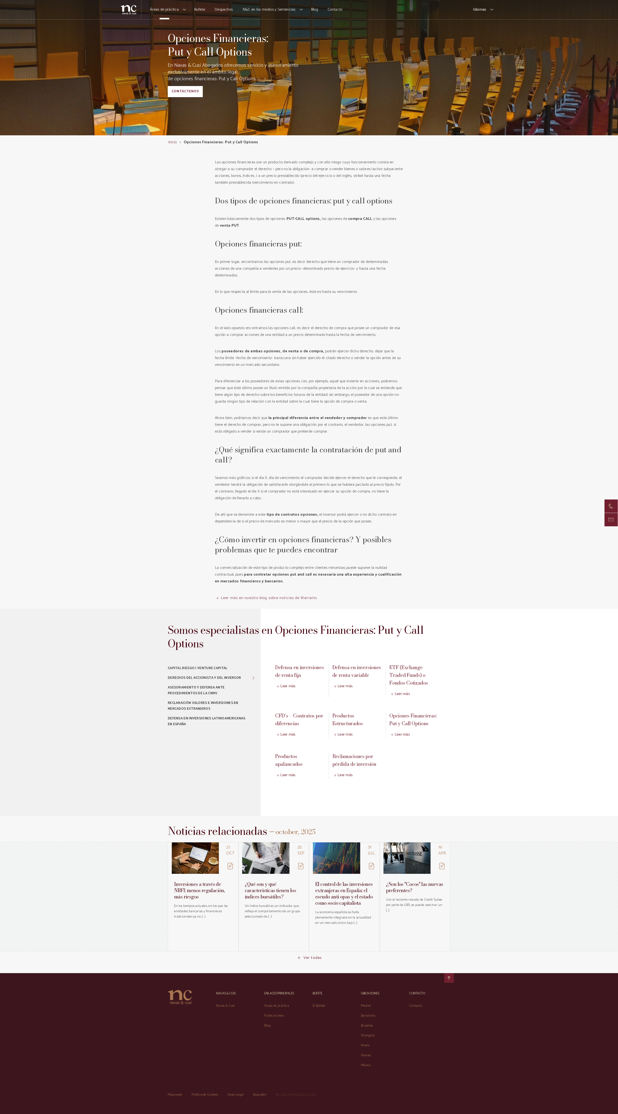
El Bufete (319, 1006)
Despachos (224, 9)
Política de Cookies (205, 1095)
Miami (365, 1045)
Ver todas (312, 958)
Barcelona (368, 1016)
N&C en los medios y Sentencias (269, 9)
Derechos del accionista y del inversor (204, 678)
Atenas (366, 1055)
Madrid (366, 1006)
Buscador (259, 1095)
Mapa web (175, 1095)
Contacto (335, 9)
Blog (314, 9)
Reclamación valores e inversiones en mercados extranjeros (203, 706)
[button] (184, 9)
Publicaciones (274, 1016)
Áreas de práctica (164, 9)
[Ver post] (195, 858)
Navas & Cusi (225, 1006)
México (366, 1065)
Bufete (199, 9)
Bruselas (367, 1025)
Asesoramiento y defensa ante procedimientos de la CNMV (196, 690)
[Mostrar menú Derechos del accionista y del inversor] (253, 678)
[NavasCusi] (128, 9)
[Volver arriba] (449, 978)
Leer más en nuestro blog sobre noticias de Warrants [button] (269, 598)
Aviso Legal (236, 1095)
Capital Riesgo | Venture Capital (197, 668)
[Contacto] (611, 506)
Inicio (172, 142)
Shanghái (368, 1035)
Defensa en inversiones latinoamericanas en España (207, 721)
